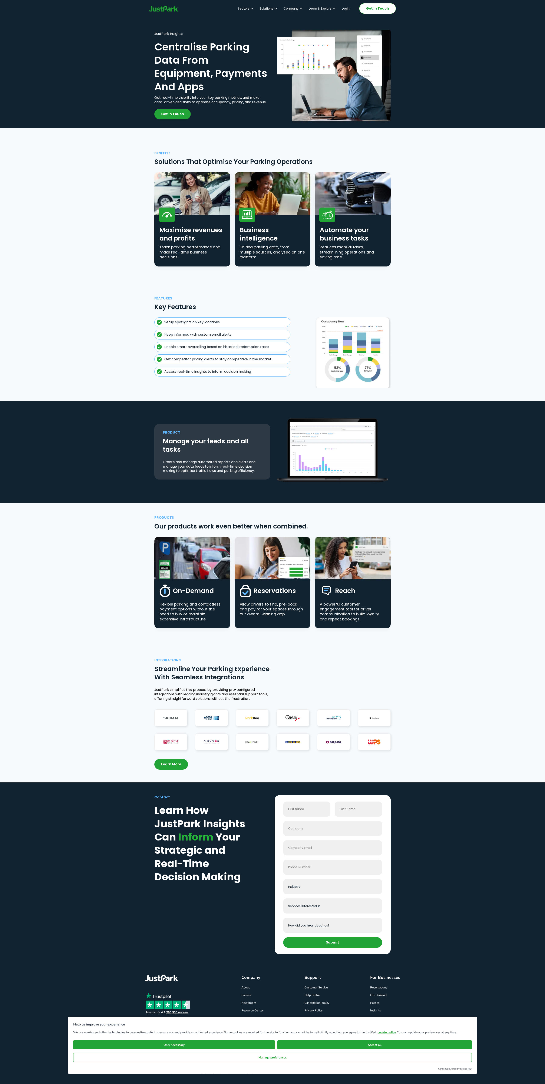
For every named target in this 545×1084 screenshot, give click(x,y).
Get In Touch (377, 8)
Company (291, 8)
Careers (246, 995)
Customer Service (316, 987)
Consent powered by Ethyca (452, 1068)
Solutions (266, 8)
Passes (375, 1003)
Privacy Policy (313, 1010)
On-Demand (378, 995)
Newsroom (248, 1003)
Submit (332, 942)
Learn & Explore (320, 8)
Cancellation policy (316, 1003)
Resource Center (252, 1010)
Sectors (243, 8)
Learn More (171, 764)
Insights (375, 1010)
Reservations (378, 987)
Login (346, 8)
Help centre (312, 995)
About (245, 987)
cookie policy (387, 1032)
